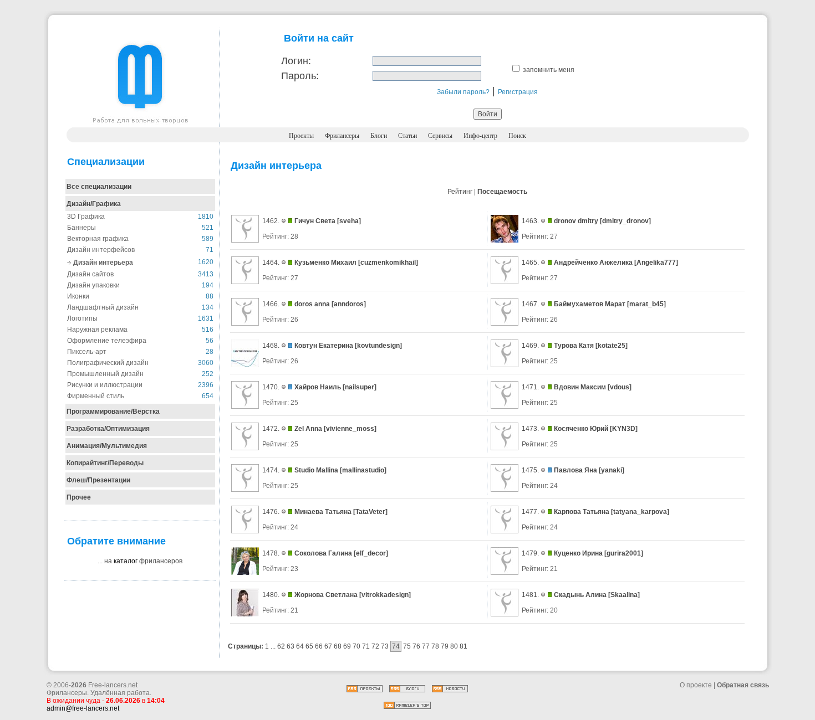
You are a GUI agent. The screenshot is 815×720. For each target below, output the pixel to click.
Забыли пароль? (463, 92)
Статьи (407, 136)
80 (454, 646)
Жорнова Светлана (326, 595)
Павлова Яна (575, 470)
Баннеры (81, 228)
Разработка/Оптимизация (108, 429)
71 (366, 646)
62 (281, 646)
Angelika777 (656, 262)
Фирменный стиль (95, 396)
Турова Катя (574, 345)
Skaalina (624, 595)
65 (309, 646)
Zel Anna (308, 429)
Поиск (517, 136)
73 (385, 646)
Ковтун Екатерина (323, 345)
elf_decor (371, 553)
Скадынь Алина (580, 595)
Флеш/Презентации (98, 480)
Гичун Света (314, 221)
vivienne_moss (350, 429)
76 (416, 646)
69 (347, 646)
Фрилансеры (342, 136)
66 (319, 646)
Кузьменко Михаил (325, 262)
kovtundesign (378, 345)
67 (328, 646)
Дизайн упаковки (93, 285)
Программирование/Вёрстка (113, 411)
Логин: (296, 60)
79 (445, 646)
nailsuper (359, 387)
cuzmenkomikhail (388, 262)
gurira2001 (624, 553)
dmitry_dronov (625, 221)
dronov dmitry (576, 221)
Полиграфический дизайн (108, 363)
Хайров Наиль (317, 387)
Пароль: (300, 75)
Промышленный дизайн (105, 374)
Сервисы (440, 136)
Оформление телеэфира (106, 340)
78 (435, 646)
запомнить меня (548, 70)
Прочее (79, 497)
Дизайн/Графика (94, 204)
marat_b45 (646, 304)
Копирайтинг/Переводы (105, 463)
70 (356, 646)
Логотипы (82, 318)
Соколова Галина (323, 553)
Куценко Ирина (579, 553)
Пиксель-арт (86, 352)
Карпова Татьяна (581, 512)
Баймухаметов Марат (589, 304)
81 (463, 646)
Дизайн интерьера (103, 262)
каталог (125, 561)
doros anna (312, 304)
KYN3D (623, 429)
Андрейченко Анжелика (593, 262)
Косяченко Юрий (581, 429)
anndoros (349, 304)
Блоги (378, 136)
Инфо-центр (480, 136)
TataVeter (370, 512)
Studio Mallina (316, 470)
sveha (349, 221)
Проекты (301, 136)
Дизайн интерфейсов (101, 250)
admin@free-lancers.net (83, 708)
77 (426, 646)
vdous (619, 387)
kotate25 (611, 345)
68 (338, 646)
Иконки (78, 296)
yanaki (611, 470)
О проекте (696, 685)
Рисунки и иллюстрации (104, 385)
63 (290, 646)
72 (375, 646)
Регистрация (518, 92)
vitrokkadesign (385, 595)
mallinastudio (363, 470)
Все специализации (99, 187)
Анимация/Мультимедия (107, 446)
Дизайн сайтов (90, 274)
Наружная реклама (97, 329)
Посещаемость (502, 192)
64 (300, 646)
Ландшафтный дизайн (103, 307)
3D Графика (86, 216)
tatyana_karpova (640, 512)
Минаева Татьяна (323, 512)
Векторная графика (98, 239)
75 (407, 646)
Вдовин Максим (580, 387)
